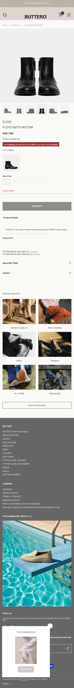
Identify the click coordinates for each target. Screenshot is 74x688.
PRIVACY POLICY (10, 493)
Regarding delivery (11, 500)
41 (23, 181)
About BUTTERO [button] (10, 263)
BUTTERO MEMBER (11, 474)
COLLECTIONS (9, 442)
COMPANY (7, 489)
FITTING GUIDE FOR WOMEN (16, 464)
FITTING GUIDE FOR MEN (14, 460)
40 (14, 181)
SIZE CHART (8, 457)
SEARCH (6, 439)
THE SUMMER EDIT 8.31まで (37, 3)
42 (31, 181)
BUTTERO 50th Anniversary (15, 431)
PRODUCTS (8, 446)
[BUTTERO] (37, 16)
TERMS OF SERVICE (12, 496)
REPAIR (6, 467)
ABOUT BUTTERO (11, 435)
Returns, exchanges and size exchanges (21, 503)
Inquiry (6, 471)
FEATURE (7, 453)
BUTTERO (7, 121)
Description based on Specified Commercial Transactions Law (31, 507)
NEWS (5, 449)
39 (6, 181)
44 (47, 181)
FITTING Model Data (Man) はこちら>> (20, 251)
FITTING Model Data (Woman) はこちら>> (21, 254)
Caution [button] (6, 273)
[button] (5, 15)
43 (39, 181)
